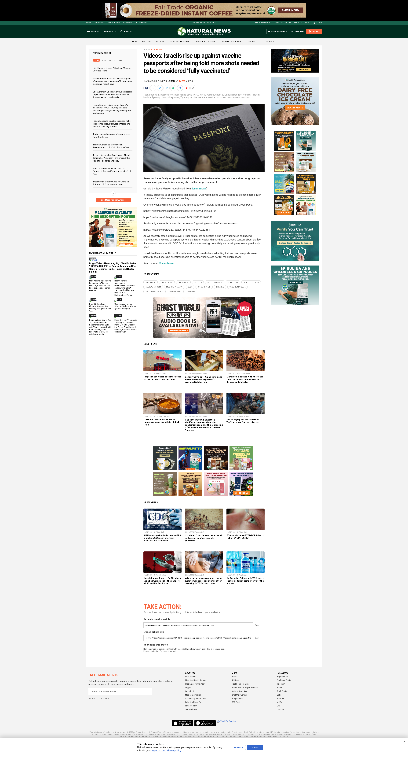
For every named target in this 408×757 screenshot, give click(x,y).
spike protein (173, 97)
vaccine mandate (198, 97)
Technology (268, 42)
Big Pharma (156, 50)
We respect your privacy (98, 698)
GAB (279, 706)
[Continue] (148, 691)
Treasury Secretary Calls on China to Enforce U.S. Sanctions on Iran (111, 183)
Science (252, 42)
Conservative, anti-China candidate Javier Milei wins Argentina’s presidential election (203, 379)
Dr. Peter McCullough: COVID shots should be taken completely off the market (245, 581)
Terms (161, 732)
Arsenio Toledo (244, 373)
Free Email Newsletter (194, 684)
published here (177, 736)
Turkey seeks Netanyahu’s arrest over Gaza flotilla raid (112, 135)
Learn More (238, 747)
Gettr (279, 695)
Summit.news (198, 188)
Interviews (127, 23)
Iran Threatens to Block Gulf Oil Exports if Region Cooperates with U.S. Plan (112, 171)
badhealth (154, 94)
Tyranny (184, 97)
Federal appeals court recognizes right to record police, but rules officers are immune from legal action (112, 123)
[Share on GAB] (173, 88)
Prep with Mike (113, 23)
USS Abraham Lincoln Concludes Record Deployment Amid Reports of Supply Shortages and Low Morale (112, 94)
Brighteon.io (282, 677)
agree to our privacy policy (166, 750)
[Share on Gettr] (187, 88)
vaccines (245, 97)
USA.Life (280, 709)
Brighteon (99, 23)
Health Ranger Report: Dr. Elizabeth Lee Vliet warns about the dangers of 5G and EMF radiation (162, 581)
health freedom (234, 94)
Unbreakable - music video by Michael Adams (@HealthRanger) (125, 306)
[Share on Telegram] (167, 88)
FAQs (307, 23)
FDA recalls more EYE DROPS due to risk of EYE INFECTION (245, 536)
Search (319, 23)
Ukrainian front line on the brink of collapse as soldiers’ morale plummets (203, 538)
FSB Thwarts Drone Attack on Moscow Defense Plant (112, 69)
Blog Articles (237, 699)
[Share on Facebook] (153, 88)
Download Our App (282, 23)
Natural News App (239, 691)
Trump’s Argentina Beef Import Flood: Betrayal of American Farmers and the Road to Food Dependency (111, 158)
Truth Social (282, 691)
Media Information (193, 695)
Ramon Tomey (161, 373)
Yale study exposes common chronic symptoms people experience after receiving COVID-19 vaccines (203, 581)
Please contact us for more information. (161, 651)
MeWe (279, 702)
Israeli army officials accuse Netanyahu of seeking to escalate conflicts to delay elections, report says (112, 81)
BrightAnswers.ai (262, 23)
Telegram (281, 684)
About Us (298, 23)
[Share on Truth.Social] (180, 88)
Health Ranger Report (101, 252)
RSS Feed (236, 702)
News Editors (167, 80)
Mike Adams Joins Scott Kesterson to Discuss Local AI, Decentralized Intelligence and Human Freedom (100, 286)
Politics (146, 42)
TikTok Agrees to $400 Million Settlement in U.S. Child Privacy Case (111, 146)
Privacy (154, 732)
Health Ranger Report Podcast (245, 688)
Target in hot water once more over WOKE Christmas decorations (162, 377)
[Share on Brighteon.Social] (146, 88)
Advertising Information (195, 699)
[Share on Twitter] (160, 88)
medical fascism (251, 94)
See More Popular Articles (113, 200)
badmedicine (167, 94)
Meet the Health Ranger (195, 680)
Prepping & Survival (231, 42)
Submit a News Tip (193, 702)
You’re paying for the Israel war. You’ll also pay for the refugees (243, 420)
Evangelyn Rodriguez (163, 416)
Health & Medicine (180, 42)
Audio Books (141, 23)
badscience (180, 94)
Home (88, 23)
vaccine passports (217, 97)
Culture (160, 42)
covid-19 (191, 94)
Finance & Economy (205, 42)
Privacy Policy (191, 706)
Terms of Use (191, 709)
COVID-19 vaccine (205, 94)
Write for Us (190, 691)
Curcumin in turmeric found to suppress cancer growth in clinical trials (161, 422)
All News (235, 680)
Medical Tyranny (151, 97)
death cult (220, 94)
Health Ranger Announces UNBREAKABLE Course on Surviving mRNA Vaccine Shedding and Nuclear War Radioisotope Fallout (124, 288)
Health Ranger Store (240, 684)
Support (188, 688)
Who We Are (190, 677)
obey (163, 97)
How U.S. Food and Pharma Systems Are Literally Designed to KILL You (100, 307)
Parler (279, 688)
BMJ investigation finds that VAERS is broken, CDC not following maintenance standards (162, 538)
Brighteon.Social (284, 680)
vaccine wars (233, 97)
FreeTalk (280, 699)
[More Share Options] (193, 88)
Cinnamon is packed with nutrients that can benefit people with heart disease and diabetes (244, 379)
